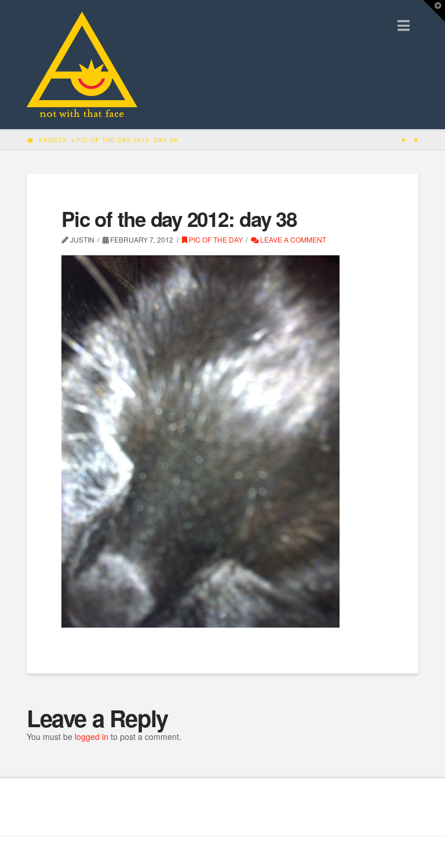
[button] (403, 25)
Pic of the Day (215, 239)
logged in (91, 736)
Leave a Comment (292, 239)
